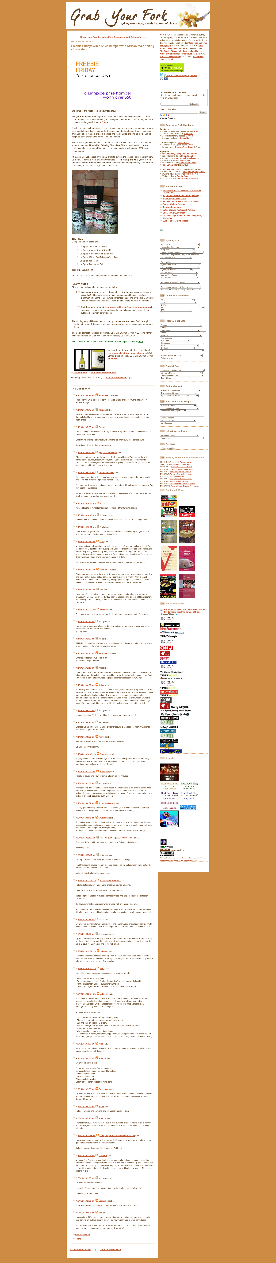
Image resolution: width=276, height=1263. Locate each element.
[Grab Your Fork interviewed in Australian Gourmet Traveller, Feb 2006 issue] (167, 737)
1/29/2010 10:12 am (87, 503)
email (170, 59)
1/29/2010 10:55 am (87, 527)
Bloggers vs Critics (170, 169)
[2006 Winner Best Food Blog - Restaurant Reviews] (169, 800)
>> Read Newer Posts (110, 1249)
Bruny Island (187, 156)
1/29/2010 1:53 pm (86, 639)
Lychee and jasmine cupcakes (177, 221)
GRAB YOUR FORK (169, 35)
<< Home (77, 1239)
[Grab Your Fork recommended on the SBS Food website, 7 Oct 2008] (165, 708)
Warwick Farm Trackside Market (182, 483)
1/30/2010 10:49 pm (87, 754)
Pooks (101, 1106)
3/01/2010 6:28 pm (86, 1213)
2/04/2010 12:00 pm (87, 880)
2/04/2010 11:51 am (87, 855)
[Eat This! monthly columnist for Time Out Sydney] (187, 516)
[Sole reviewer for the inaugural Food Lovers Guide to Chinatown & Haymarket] (168, 598)
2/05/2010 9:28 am (86, 934)
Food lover (103, 1089)
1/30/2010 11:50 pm (87, 771)
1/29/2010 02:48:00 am (116, 377)
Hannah (102, 410)
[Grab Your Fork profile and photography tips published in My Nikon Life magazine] (170, 626)
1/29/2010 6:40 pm (86, 710)
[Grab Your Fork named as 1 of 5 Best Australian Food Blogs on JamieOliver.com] (170, 615)
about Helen (198, 56)
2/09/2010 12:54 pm (87, 994)
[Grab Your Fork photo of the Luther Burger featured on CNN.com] (166, 650)
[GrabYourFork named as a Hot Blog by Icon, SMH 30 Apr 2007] (174, 715)
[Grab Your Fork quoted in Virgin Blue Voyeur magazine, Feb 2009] (169, 693)
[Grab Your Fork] (138, 29)
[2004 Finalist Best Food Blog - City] (169, 809)
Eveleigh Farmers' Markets (180, 471)
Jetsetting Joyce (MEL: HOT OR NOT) (116, 838)
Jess (101, 1044)
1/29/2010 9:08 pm (86, 737)
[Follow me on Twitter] (161, 75)
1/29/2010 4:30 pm (86, 685)
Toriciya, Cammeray (172, 207)
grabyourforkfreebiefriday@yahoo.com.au (128, 307)
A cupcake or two (106, 395)
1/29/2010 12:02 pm (87, 610)
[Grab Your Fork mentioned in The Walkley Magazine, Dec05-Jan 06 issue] (169, 742)
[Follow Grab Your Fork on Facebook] (166, 84)
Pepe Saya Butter (170, 165)
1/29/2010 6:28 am (86, 395)
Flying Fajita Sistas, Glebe (174, 198)
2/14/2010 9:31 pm (86, 1058)
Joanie (102, 737)
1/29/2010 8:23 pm (86, 722)
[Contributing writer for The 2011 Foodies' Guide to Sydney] (187, 570)
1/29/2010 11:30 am (87, 570)
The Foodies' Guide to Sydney (173, 51)
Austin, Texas (183, 176)
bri (101, 503)
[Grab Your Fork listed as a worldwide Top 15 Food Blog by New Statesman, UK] (170, 629)
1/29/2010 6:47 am (86, 410)
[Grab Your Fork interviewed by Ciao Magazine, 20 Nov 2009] (164, 659)
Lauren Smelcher (106, 473)
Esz (100, 427)
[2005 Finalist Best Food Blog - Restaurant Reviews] (189, 800)
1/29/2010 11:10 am (87, 542)
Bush (195, 131)
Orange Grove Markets (179, 481)
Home (83, 37)
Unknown (103, 685)
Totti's (190, 145)
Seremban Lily (105, 653)
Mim (100, 1213)
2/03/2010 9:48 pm (86, 818)
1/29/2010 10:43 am (87, 515)
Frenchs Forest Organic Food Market (185, 486)
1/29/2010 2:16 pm (86, 668)
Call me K (103, 1155)
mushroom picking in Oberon (187, 158)
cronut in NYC (191, 174)
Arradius (104, 610)
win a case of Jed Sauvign (121, 353)
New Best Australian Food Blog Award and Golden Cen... (116, 37)
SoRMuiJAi (105, 771)
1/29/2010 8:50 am (86, 453)
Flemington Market (177, 476)
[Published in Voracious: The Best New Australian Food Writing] (169, 570)
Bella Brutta (183, 142)
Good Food (193, 43)
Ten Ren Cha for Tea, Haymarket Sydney (181, 201)
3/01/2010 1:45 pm (86, 1155)
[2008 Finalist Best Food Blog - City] (169, 790)
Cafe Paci (188, 134)
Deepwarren (105, 754)
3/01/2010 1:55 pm (86, 1178)
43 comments (80, 372)
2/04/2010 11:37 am (87, 838)
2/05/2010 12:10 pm (87, 951)
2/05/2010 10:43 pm (87, 968)
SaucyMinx (104, 818)
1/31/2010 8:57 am (86, 803)
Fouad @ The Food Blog (110, 880)
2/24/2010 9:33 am (86, 1089)
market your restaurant (187, 178)
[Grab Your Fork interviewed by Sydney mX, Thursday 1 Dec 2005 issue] (167, 748)
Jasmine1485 (106, 570)
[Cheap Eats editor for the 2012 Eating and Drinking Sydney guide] (169, 543)
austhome (103, 1201)
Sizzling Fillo (184, 160)
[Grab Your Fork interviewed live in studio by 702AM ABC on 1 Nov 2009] (168, 669)
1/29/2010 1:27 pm (86, 621)
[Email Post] (130, 377)
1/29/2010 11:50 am (87, 590)
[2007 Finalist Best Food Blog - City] (189, 790)
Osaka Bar (185, 138)
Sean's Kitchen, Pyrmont (174, 204)
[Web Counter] (165, 838)
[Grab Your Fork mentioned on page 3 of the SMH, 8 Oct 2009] (172, 673)
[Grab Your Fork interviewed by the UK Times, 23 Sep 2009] (168, 676)
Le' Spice (103, 122)
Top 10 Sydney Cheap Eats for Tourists (179, 154)
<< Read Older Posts (80, 1249)
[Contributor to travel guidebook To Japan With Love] (187, 598)
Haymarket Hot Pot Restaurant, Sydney (181, 196)
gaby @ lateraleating (108, 453)
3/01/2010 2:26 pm (86, 1201)
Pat (100, 668)
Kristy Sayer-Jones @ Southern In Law (117, 1135)
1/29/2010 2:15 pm (86, 653)
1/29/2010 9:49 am (86, 473)
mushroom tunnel (188, 163)
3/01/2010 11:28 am (87, 1135)
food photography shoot (194, 172)
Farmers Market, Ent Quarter (182, 469)
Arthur (190, 136)
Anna (102, 968)
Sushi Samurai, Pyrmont (174, 213)
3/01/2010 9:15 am (86, 1118)
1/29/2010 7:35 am (86, 427)
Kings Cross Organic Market (181, 479)
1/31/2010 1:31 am (86, 783)
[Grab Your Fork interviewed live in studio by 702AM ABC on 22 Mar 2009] (168, 686)
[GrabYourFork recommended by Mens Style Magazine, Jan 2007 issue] (169, 719)
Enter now (113, 359)
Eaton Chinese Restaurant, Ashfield (179, 210)
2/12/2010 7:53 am (86, 1044)
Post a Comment (82, 1235)
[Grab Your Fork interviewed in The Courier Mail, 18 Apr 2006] (168, 732)
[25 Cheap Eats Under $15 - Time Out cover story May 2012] (169, 516)
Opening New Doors (184, 147)
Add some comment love (103, 372)
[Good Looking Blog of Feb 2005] (188, 809)
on (135, 353)
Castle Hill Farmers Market (181, 462)
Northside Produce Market (179, 464)
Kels (102, 542)
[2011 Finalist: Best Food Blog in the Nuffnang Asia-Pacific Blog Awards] (169, 781)
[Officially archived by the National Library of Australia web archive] (171, 752)
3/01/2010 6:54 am (86, 1106)
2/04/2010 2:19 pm (86, 919)
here (140, 341)
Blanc (139, 353)
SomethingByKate (107, 803)
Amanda (102, 1058)
